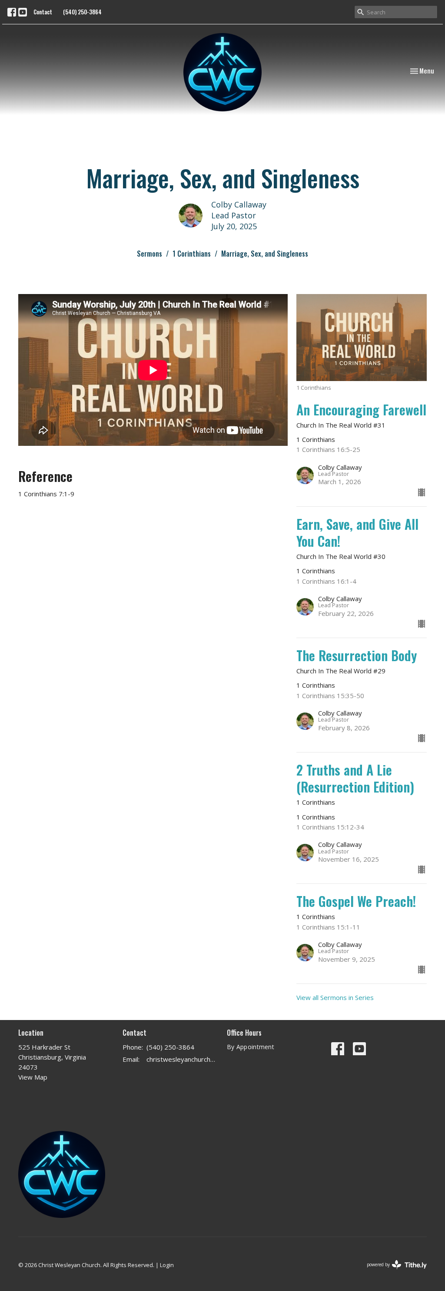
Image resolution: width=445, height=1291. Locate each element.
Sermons (149, 253)
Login (167, 1265)
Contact (42, 11)
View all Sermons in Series (335, 997)
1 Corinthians (192, 253)
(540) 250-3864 (82, 11)
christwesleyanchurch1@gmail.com (182, 1059)
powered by (392, 1271)
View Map (32, 1077)
